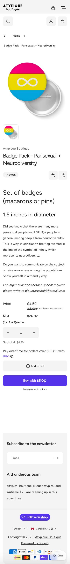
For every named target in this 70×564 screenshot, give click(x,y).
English (17, 528)
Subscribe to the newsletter (31, 443)
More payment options (35, 389)
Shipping (32, 308)
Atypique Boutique (48, 537)
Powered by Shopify (35, 543)
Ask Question (17, 322)
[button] (10, 132)
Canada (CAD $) (44, 528)
